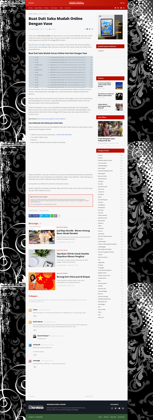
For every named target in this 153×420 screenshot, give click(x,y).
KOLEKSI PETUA (110, 278)
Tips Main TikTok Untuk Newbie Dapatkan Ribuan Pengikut (73, 255)
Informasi (110, 239)
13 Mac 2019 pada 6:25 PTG (47, 360)
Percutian (110, 184)
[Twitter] (89, 29)
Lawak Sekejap (110, 241)
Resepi (46, 8)
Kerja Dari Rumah (44, 210)
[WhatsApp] (52, 215)
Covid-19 (110, 231)
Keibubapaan (110, 207)
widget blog (110, 262)
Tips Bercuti (110, 192)
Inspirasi (110, 254)
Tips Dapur (54, 8)
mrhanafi (36, 345)
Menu (32, 3)
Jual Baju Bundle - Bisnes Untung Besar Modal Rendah (73, 232)
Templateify (39, 417)
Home (31, 8)
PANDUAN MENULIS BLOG (110, 160)
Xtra (110, 260)
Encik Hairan (38, 322)
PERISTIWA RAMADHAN (110, 299)
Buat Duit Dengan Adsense (110, 236)
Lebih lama (89, 396)
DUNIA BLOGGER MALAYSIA (110, 171)
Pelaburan (110, 223)
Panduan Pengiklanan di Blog (110, 252)
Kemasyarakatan (110, 283)
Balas (35, 316)
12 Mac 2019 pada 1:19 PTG (57, 336)
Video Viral (110, 317)
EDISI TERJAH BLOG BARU (110, 249)
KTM (110, 307)
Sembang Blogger (110, 166)
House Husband (110, 163)
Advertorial (110, 189)
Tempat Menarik (110, 179)
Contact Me (121, 417)
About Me (113, 417)
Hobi (61, 8)
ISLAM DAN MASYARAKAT (110, 270)
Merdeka (110, 286)
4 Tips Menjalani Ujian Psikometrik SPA (106, 140)
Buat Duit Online (43, 14)
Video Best (110, 228)
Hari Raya (110, 202)
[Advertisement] (61, 159)
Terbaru (31, 396)
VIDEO (110, 226)
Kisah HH (110, 294)
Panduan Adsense (110, 257)
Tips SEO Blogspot (110, 200)
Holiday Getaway (110, 215)
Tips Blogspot (110, 205)
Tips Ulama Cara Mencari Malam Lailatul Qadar (106, 94)
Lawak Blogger (110, 247)
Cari (121, 3)
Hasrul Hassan (43, 336)
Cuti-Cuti (67, 8)
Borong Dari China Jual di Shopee (73, 276)
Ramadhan (110, 194)
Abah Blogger (110, 304)
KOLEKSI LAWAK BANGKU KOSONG (110, 244)
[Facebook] (87, 29)
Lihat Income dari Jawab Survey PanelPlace (51, 119)
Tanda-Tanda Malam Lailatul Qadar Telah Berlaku (104, 84)
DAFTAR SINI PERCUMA (64, 135)
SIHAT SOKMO (110, 309)
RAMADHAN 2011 (110, 302)
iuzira (35, 310)
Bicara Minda (110, 220)
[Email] (92, 29)
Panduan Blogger (110, 291)
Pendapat (110, 265)
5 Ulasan (53, 29)
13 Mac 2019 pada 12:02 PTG (47, 344)
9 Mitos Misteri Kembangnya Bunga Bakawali (104, 106)
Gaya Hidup (38, 8)
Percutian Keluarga (110, 296)
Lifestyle (110, 155)
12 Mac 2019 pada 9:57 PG (49, 322)
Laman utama (33, 14)
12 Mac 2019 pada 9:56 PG (44, 309)
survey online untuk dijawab (38, 47)
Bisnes (110, 312)
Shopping (110, 181)
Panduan (110, 158)
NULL (110, 281)
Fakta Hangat (110, 168)
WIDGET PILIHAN (110, 218)
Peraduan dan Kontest (110, 275)
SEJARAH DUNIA (110, 273)
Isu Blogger (110, 268)
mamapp (36, 360)
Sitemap (106, 417)
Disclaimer (39, 204)
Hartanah (110, 213)
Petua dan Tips (110, 288)
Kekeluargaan (110, 173)
